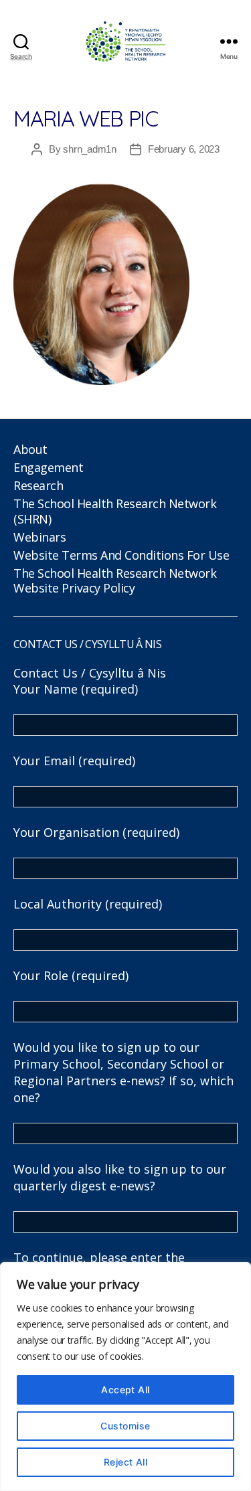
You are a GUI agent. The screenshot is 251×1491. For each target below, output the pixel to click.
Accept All (125, 1389)
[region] (125, 1376)
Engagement (48, 467)
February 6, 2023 (184, 149)
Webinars (39, 537)
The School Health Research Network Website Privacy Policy (114, 581)
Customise (125, 1425)
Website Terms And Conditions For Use (121, 555)
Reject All (126, 1462)
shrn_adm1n (89, 149)
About (30, 449)
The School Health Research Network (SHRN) (114, 511)
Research (38, 485)
